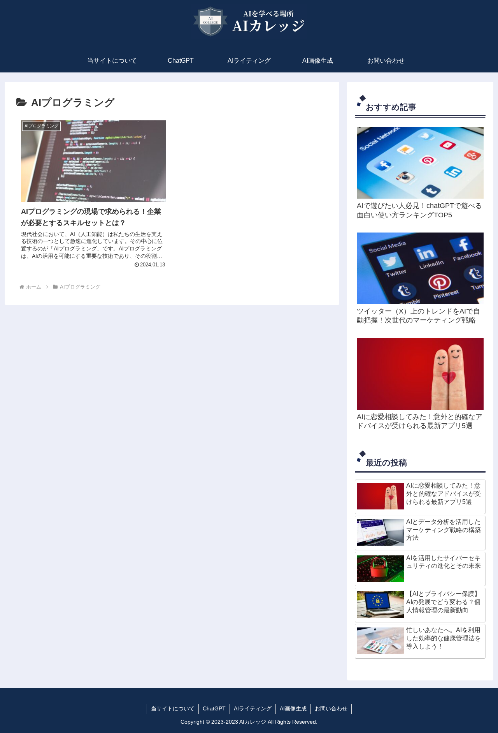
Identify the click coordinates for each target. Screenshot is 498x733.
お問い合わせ (331, 708)
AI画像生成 (293, 708)
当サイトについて (173, 708)
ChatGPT (214, 708)
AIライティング (253, 708)
